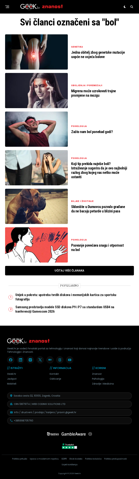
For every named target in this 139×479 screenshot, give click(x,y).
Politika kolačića (93, 458)
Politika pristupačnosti (115, 458)
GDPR (64, 458)
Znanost (97, 374)
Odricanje (55, 378)
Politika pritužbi (19, 458)
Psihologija (98, 378)
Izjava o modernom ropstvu (44, 458)
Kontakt (54, 374)
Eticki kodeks (76, 458)
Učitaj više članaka (69, 270)
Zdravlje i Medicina (103, 383)
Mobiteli (11, 383)
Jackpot (12, 378)
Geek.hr (11, 374)
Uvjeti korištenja (69, 464)
